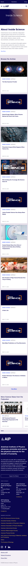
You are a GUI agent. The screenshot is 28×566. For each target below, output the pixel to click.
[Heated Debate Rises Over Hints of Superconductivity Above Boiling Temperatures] (14, 232)
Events (2, 1)
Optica (2, 539)
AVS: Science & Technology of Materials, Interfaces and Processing (14, 536)
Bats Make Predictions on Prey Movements (14, 343)
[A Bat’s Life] (14, 297)
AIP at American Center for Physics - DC (21, 485)
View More (3, 51)
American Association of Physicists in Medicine (13, 523)
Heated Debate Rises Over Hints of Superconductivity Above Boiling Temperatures (11, 246)
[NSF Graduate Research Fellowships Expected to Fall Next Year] (11, 408)
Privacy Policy (4, 558)
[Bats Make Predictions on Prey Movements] (14, 330)
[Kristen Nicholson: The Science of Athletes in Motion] (14, 363)
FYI (3, 415)
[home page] (6, 6)
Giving (25, 1)
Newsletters (14, 1)
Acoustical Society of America (8, 520)
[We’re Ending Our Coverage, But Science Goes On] (14, 167)
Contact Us (19, 496)
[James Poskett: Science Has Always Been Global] (14, 199)
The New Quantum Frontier (9, 82)
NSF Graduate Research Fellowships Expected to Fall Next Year (10, 419)
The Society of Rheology (7, 542)
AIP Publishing (5, 500)
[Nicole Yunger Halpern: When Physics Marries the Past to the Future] (14, 101)
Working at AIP (4, 552)
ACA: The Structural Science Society (10, 518)
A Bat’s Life (5, 310)
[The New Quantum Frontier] (14, 69)
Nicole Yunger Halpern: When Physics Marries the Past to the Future (12, 115)
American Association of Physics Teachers (11, 525)
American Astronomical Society (9, 528)
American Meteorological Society (9, 530)
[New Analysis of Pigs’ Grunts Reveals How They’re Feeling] (14, 265)
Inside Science (6, 79)
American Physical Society (8, 533)
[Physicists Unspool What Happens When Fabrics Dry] (14, 134)
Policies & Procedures (6, 555)
